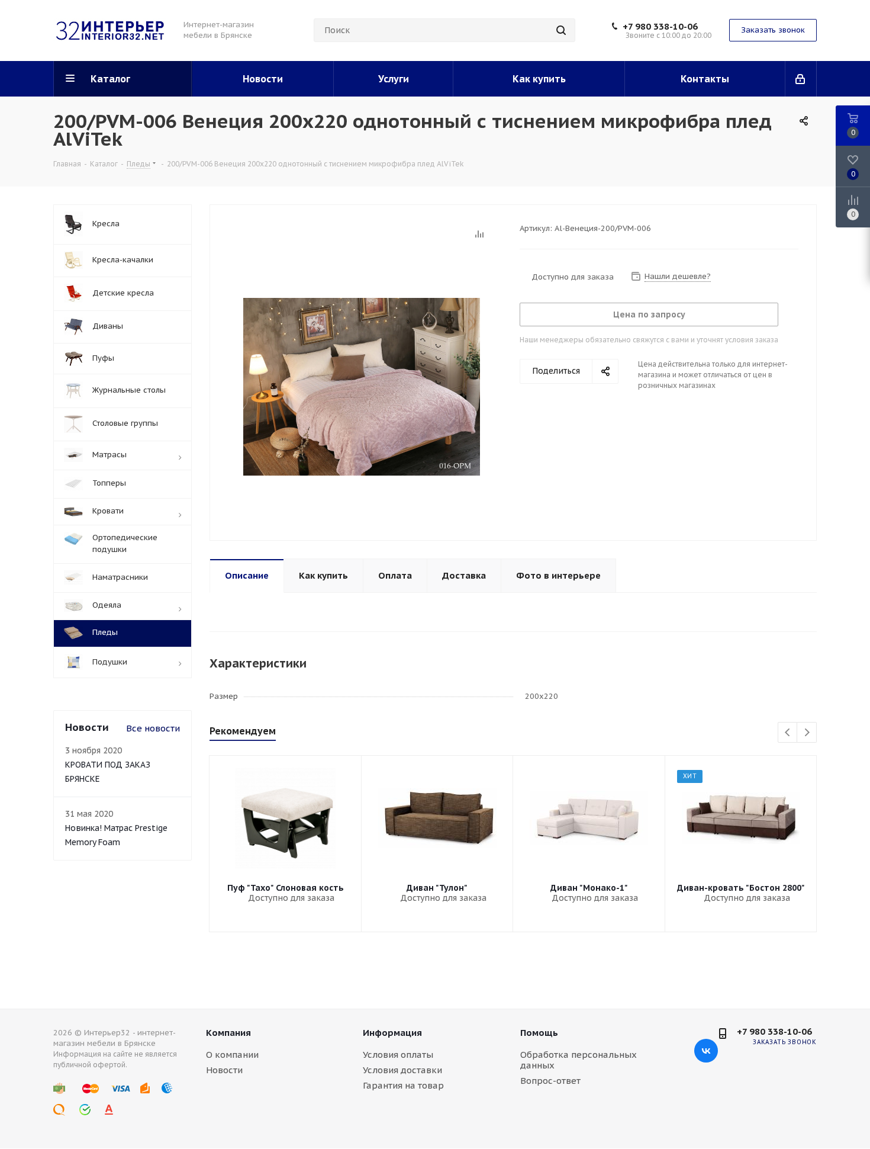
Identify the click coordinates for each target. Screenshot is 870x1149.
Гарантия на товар (403, 1085)
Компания (228, 1032)
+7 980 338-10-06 (660, 26)
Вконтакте (706, 1051)
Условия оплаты (398, 1054)
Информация (392, 1032)
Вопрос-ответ (550, 1080)
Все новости (153, 728)
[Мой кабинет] (801, 79)
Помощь (539, 1032)
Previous (788, 733)
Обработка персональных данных (578, 1060)
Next (807, 733)
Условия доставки (402, 1070)
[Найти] (561, 30)
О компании (232, 1054)
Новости (224, 1070)
